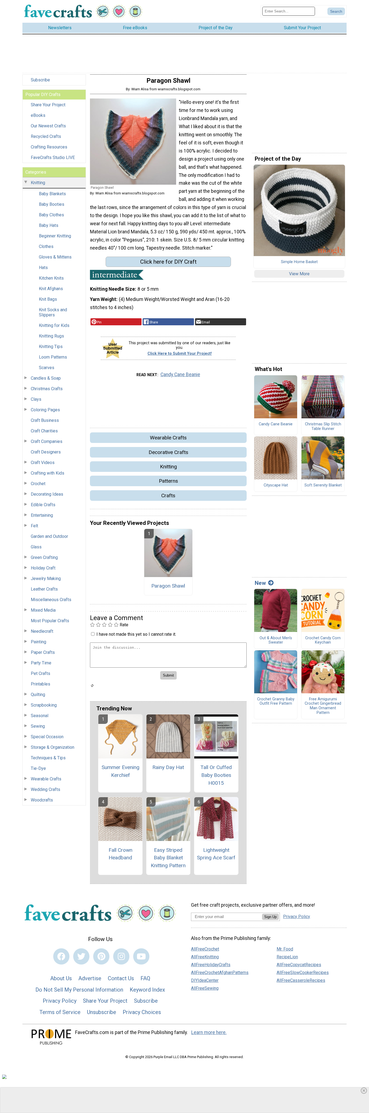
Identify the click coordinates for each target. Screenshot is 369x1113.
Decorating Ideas (47, 494)
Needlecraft (42, 631)
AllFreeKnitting (205, 956)
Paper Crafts (43, 652)
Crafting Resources (49, 147)
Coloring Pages (45, 409)
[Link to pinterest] (101, 956)
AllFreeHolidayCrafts (210, 964)
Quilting (38, 694)
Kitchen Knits (51, 278)
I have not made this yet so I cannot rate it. (136, 634)
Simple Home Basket (299, 262)
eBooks (38, 115)
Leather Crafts (44, 589)
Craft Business (45, 420)
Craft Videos (43, 462)
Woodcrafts (42, 800)
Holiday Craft (43, 568)
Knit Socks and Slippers (53, 312)
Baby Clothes (51, 214)
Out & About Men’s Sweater (276, 640)
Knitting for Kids (54, 325)
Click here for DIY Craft (168, 262)
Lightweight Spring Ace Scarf (216, 854)
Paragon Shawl (168, 586)
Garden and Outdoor (49, 536)
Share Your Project (48, 104)
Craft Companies (46, 441)
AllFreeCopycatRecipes (299, 964)
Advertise (89, 978)
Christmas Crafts (47, 388)
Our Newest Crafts (48, 125)
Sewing (38, 726)
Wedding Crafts (45, 789)
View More (299, 273)
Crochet (38, 483)
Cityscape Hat (276, 485)
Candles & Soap (46, 378)
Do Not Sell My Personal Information (79, 989)
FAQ (145, 978)
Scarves (46, 367)
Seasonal (39, 715)
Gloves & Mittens (55, 257)
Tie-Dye (38, 768)
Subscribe (40, 79)
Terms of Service (59, 1012)
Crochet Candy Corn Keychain (323, 640)
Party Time (41, 662)
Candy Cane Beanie (180, 374)
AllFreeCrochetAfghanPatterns (220, 972)
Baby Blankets (52, 193)
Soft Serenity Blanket (323, 485)
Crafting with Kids (47, 473)
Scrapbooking (44, 705)
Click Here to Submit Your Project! (179, 353)
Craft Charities (44, 430)
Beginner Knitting (55, 236)
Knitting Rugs (51, 336)
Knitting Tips (51, 346)
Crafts (168, 495)
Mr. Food (285, 949)
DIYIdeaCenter (205, 980)
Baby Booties (51, 204)
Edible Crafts (43, 504)
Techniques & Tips (48, 757)
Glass (36, 546)
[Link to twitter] (81, 956)
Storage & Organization (52, 747)
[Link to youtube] (141, 956)
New (260, 583)
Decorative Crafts (168, 452)
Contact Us (121, 978)
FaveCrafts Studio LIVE (53, 157)
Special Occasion (47, 736)
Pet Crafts (40, 673)
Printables (40, 684)
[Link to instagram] (121, 956)
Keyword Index (147, 989)
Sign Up (270, 917)
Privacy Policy (59, 1001)
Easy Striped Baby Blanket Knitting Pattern (168, 858)
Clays (36, 399)
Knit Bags (48, 299)
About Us (61, 978)
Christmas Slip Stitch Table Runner (323, 426)
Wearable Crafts (46, 778)
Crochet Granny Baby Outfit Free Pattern (275, 701)
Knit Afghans (51, 288)
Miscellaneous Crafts (51, 599)
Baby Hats (48, 225)
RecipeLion (287, 956)
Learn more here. (209, 1032)
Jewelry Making (46, 578)
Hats (43, 267)
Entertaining (42, 515)
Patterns (168, 481)
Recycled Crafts (46, 136)
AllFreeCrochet (205, 949)
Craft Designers (46, 452)
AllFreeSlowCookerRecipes (303, 972)
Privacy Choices (142, 1012)
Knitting (38, 182)
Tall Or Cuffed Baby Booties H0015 (216, 775)
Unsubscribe (101, 1012)
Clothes (46, 246)
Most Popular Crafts (50, 620)
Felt (34, 525)
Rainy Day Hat (168, 767)
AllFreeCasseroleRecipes (301, 980)
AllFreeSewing (205, 988)
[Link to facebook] (61, 956)
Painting (38, 641)
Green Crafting (44, 557)
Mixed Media (43, 610)
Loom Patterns (53, 357)
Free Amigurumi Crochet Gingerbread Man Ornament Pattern (323, 706)
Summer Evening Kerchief (120, 771)
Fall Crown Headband (120, 854)
